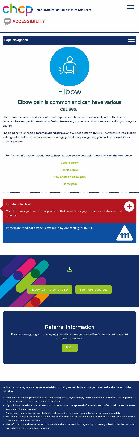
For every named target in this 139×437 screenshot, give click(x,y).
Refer (69, 347)
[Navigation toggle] (130, 8)
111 (89, 228)
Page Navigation (16, 40)
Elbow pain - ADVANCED (50, 289)
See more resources (93, 289)
